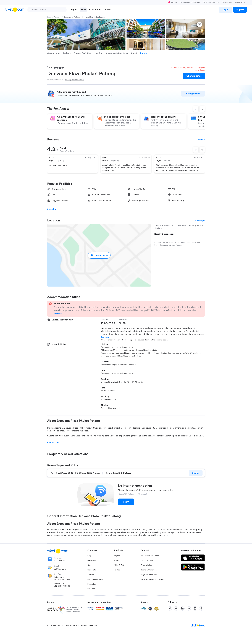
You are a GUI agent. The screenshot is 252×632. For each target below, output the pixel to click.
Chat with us (59, 561)
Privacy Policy (146, 565)
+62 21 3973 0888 (62, 586)
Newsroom (91, 560)
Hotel (49, 17)
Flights (117, 556)
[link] (225, 10)
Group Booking (147, 560)
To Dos (117, 570)
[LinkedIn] (182, 608)
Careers (90, 565)
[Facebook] (170, 608)
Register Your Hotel (149, 574)
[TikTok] (201, 608)
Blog (89, 556)
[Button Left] (195, 150)
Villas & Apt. (119, 565)
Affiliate (90, 574)
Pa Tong (77, 17)
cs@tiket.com (60, 569)
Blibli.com (91, 589)
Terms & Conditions (149, 570)
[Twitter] (176, 608)
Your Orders (227, 2)
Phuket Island (66, 17)
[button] (99, 255)
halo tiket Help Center (150, 556)
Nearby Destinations (164, 234)
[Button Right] (202, 150)
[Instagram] (195, 608)
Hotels (116, 560)
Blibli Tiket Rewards (211, 2)
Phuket (56, 17)
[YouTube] (189, 608)
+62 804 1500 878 (62, 580)
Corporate (91, 570)
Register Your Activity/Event (152, 579)
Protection (91, 584)
